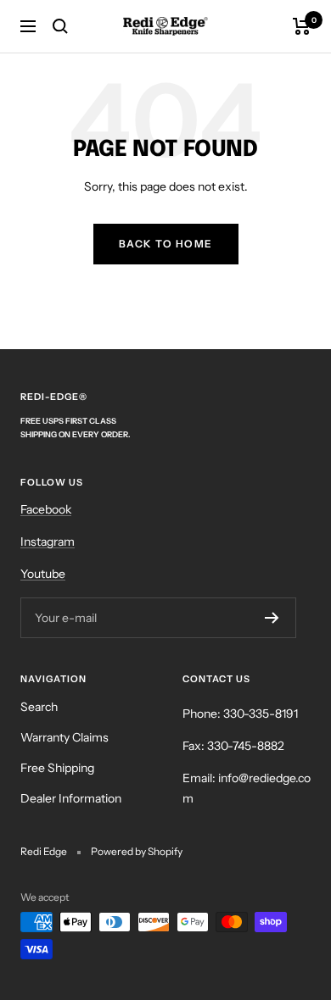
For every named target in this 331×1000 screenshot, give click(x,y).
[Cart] (302, 26)
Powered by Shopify (136, 851)
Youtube (42, 573)
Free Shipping (57, 767)
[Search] (60, 26)
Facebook (45, 509)
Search (39, 706)
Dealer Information (70, 798)
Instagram (47, 541)
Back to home (166, 243)
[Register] (272, 618)
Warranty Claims (64, 737)
